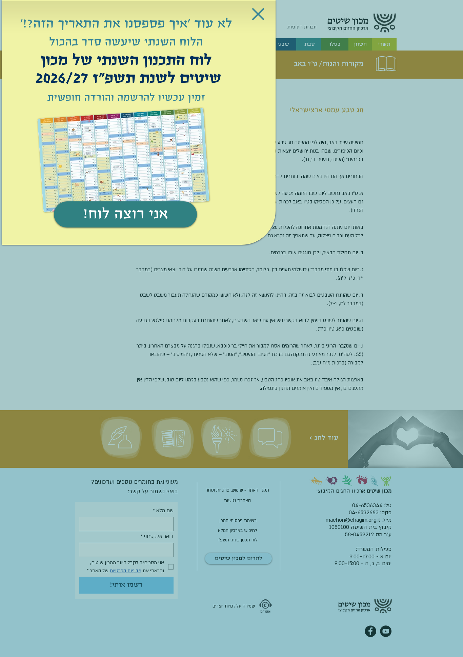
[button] (258, 14)
